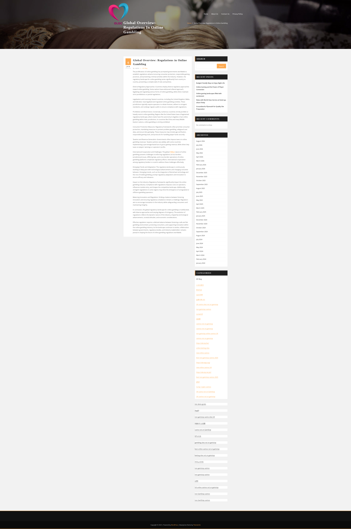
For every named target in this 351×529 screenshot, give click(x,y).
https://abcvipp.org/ (203, 363)
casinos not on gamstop (204, 324)
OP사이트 (198, 436)
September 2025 (202, 184)
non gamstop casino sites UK (205, 417)
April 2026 (199, 157)
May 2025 (199, 200)
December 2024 (201, 220)
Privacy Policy (238, 14)
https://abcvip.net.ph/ (203, 372)
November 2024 (201, 224)
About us (214, 14)
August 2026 (200, 141)
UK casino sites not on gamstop (207, 304)
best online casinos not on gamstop (207, 449)
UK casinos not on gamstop (205, 397)
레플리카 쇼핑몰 (200, 423)
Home (206, 14)
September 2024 (202, 232)
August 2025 (200, 188)
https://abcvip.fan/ (202, 343)
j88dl (198, 382)
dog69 (197, 411)
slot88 (198, 319)
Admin (136, 68)
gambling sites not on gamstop (205, 443)
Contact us (225, 14)
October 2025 (201, 180)
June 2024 (199, 243)
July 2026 (199, 145)
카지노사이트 (199, 462)
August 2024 (200, 236)
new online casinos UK (204, 367)
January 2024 (200, 263)
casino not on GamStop (203, 430)
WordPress (174, 525)
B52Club (199, 290)
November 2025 (201, 177)
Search (201, 59)
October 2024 (201, 228)
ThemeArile (197, 525)
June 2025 (199, 196)
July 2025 (199, 192)
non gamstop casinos (203, 309)
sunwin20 (199, 314)
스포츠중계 (200, 285)
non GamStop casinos (202, 494)
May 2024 (199, 247)
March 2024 (200, 255)
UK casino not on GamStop (205, 392)
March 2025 (200, 208)
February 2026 (201, 165)
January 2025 (200, 216)
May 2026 (199, 153)
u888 (196, 481)
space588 (199, 295)
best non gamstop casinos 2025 (207, 358)
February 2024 (201, 259)
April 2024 (199, 251)
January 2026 (200, 169)
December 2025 (201, 173)
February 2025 (201, 212)
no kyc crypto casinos (203, 387)
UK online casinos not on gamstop (206, 487)
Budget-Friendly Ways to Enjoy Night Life (210, 83)
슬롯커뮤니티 (200, 300)
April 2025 (199, 204)
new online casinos (202, 353)
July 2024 (199, 239)
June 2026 (199, 149)
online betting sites (202, 348)
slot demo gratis (200, 404)
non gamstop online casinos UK (207, 334)
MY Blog (144, 68)
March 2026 (200, 161)
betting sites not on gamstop (205, 455)
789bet (172, 152)
